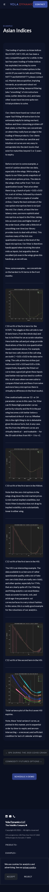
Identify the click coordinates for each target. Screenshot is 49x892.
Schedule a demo (24, 777)
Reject (28, 877)
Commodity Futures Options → (24, 761)
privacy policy (29, 867)
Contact (40, 4)
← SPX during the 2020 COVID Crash (26, 753)
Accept (11, 877)
